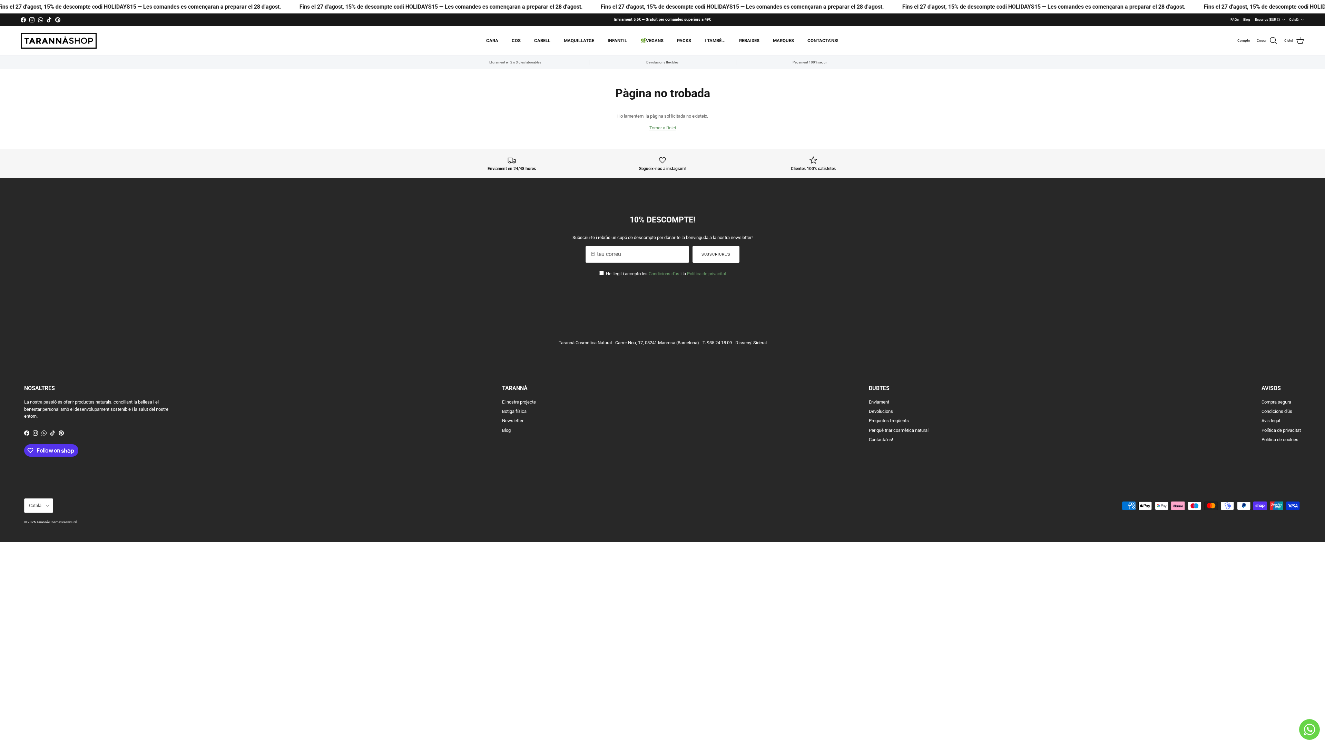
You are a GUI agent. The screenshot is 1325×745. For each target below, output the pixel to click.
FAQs (1234, 19)
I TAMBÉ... (715, 40)
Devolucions (881, 411)
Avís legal (1271, 420)
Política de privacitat (706, 273)
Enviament (879, 402)
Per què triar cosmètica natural (899, 430)
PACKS (684, 40)
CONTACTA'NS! (822, 40)
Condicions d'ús (664, 273)
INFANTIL (617, 40)
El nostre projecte (519, 402)
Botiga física (514, 411)
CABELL (542, 40)
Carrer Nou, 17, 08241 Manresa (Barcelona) (657, 342)
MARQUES (783, 40)
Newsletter (512, 420)
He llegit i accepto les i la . (666, 273)
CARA (492, 40)
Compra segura (1276, 402)
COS (516, 40)
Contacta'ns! (881, 439)
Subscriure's (716, 254)
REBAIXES (749, 40)
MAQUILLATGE (579, 40)
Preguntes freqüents (889, 420)
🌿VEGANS (652, 40)
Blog (1246, 19)
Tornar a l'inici (662, 127)
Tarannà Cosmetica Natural (57, 522)
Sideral (760, 342)
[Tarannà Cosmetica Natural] (59, 41)
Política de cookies (1280, 439)
